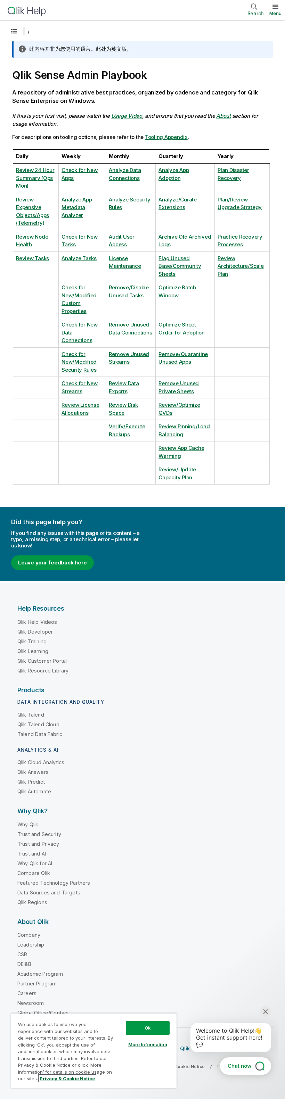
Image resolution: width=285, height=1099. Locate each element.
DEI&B (24, 964)
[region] (94, 1050)
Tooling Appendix (166, 137)
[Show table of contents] (14, 31)
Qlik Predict (31, 782)
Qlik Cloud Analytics (40, 762)
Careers (26, 993)
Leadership (30, 945)
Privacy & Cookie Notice (67, 1078)
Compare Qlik (33, 873)
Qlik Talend (30, 715)
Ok (148, 1028)
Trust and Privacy (38, 844)
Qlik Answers (33, 772)
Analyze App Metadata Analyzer (77, 207)
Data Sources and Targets (48, 892)
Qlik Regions (32, 902)
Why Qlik (27, 824)
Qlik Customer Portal (42, 661)
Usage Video (126, 116)
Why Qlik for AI (34, 863)
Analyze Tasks (79, 258)
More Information (147, 1044)
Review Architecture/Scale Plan (241, 266)
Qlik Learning (32, 651)
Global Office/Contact (43, 1013)
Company (28, 935)
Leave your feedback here (52, 562)
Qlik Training (32, 641)
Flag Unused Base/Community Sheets (179, 266)
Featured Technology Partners (53, 883)
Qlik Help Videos (37, 622)
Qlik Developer (35, 632)
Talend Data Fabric (39, 734)
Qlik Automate (34, 791)
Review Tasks (32, 258)
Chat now (239, 1066)
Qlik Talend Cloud (38, 724)
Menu (275, 13)
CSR (22, 954)
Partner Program (37, 983)
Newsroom (30, 1003)
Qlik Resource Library (42, 671)
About (223, 116)
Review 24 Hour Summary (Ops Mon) (35, 178)
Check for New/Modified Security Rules (79, 362)
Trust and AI (31, 854)
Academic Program (40, 974)
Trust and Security (39, 834)
